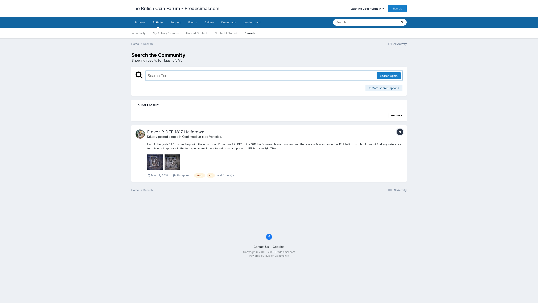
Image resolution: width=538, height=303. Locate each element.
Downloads (228, 22)
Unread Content (196, 33)
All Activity (138, 33)
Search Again (389, 75)
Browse (140, 22)
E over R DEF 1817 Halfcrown (175, 131)
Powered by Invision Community (269, 255)
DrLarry (152, 136)
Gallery (209, 22)
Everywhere (384, 22)
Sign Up (397, 8)
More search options (385, 88)
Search (250, 33)
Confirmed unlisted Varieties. (202, 136)
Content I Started (226, 33)
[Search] (402, 22)
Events (192, 22)
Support (175, 22)
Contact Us (261, 247)
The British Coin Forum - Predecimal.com (175, 8)
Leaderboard (252, 22)
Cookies (278, 247)
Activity (158, 22)
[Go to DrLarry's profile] (140, 134)
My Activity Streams (166, 33)
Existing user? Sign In (366, 8)
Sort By (396, 115)
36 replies (182, 175)
